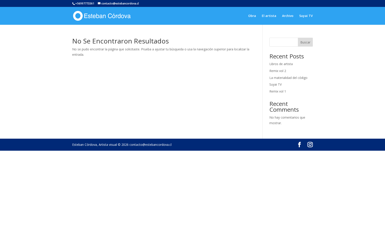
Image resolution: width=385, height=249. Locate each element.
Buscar (305, 42)
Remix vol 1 (277, 91)
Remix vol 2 (277, 71)
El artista (269, 16)
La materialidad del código (288, 78)
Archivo (287, 16)
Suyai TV (306, 16)
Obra (252, 16)
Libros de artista (281, 64)
